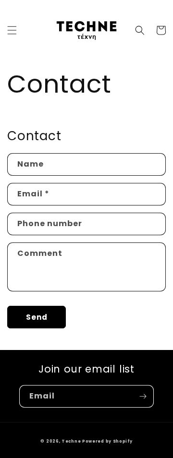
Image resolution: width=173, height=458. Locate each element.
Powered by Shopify (107, 441)
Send (37, 317)
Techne (71, 441)
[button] (12, 30)
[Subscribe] (142, 396)
